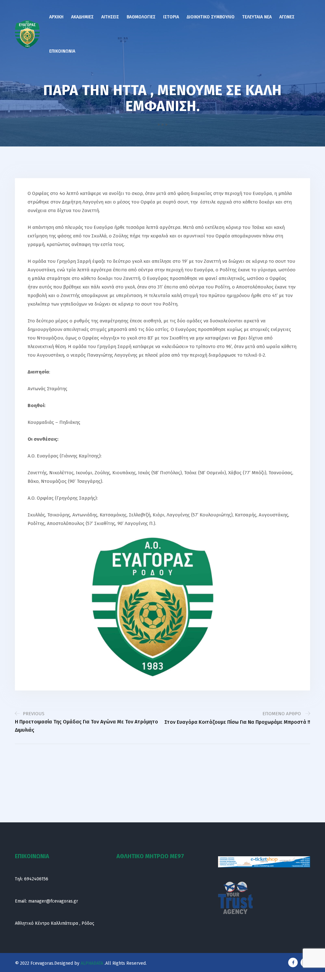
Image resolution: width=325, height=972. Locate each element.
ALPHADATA (91, 963)
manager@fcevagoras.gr (53, 901)
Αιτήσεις (110, 17)
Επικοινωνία (62, 51)
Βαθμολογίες (141, 17)
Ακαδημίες (82, 17)
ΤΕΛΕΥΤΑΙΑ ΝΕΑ (257, 17)
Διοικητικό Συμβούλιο (211, 17)
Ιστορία (171, 17)
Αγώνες (287, 17)
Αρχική (56, 17)
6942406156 (36, 879)
